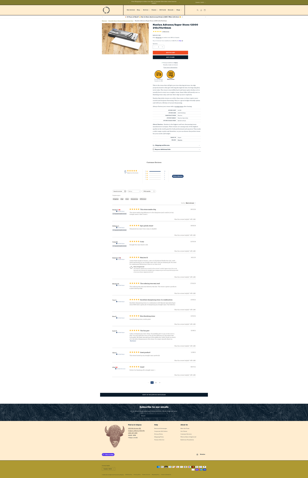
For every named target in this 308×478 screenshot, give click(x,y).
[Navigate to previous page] (148, 382)
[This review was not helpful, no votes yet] (194, 219)
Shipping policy (155, 474)
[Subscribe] (166, 416)
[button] (139, 10)
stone (127, 199)
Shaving (104, 20)
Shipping (158, 37)
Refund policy (128, 474)
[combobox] (134, 191)
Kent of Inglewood (110, 474)
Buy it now (170, 57)
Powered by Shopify (119, 474)
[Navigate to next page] (159, 382)
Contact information (166, 474)
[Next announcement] (179, 2)
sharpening (134, 199)
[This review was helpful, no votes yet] (191, 219)
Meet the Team (185, 428)
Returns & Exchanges (160, 428)
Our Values (184, 431)
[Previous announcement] (128, 2)
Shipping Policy (159, 437)
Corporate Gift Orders (160, 431)
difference (143, 199)
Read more (133, 341)
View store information (170, 67)
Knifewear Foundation (187, 439)
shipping (115, 199)
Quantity (155, 43)
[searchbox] (118, 191)
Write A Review (178, 176)
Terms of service (146, 474)
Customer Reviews (186, 434)
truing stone (179, 106)
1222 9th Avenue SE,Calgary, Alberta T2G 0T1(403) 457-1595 (136, 431)
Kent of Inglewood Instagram (154, 394)
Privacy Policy (158, 434)
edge (122, 199)
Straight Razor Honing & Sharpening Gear (120, 20)
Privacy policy (137, 474)
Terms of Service (159, 439)
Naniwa (180, 140)
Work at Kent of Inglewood (188, 437)
